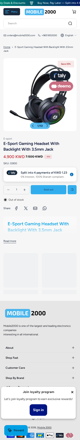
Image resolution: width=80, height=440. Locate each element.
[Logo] (40, 12)
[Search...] (70, 23)
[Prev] (33, 126)
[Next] (47, 126)
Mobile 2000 (44, 427)
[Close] (72, 392)
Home (6, 47)
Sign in (38, 410)
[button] (74, 11)
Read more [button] (9, 241)
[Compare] (72, 189)
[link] (16, 208)
